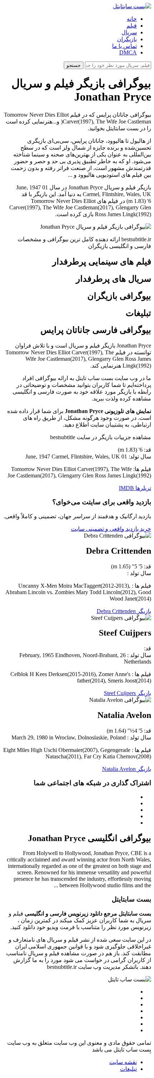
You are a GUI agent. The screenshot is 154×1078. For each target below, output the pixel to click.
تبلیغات (128, 1069)
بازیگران (127, 39)
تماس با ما (124, 46)
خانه (132, 19)
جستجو (74, 65)
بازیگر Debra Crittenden (124, 611)
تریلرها (142, 488)
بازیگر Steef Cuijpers (127, 693)
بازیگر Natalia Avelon (126, 769)
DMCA (128, 52)
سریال (129, 32)
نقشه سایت (123, 1062)
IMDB (126, 488)
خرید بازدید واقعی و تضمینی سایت (111, 529)
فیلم (131, 26)
